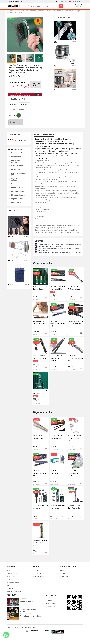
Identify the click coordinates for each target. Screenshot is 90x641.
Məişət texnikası (17, 166)
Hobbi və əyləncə (17, 187)
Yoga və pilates (17, 199)
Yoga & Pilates (12, 573)
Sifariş (61, 570)
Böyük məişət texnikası (16, 161)
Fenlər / (16, 11)
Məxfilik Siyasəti (39, 576)
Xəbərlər (56, 1)
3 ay (11, 86)
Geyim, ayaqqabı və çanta (18, 174)
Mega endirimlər (17, 153)
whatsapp (51, 603)
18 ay (27, 86)
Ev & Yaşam (11, 588)
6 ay (14, 86)
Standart (21, 110)
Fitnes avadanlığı (17, 191)
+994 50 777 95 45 (18, 1)
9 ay (18, 86)
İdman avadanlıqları (18, 195)
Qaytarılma (63, 576)
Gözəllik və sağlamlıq (15, 179)
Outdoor (10, 585)
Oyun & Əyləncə (13, 582)
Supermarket (16, 157)
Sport (9, 570)
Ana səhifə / (10, 11)
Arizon (17, 138)
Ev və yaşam (16, 184)
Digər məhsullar (17, 202)
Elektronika (15, 169)
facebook (50, 600)
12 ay (23, 86)
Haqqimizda (37, 570)
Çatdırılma (63, 573)
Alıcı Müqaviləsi (39, 573)
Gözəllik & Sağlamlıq (14, 591)
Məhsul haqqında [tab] (44, 134)
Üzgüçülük (11, 576)
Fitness (9, 579)
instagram (51, 606)
